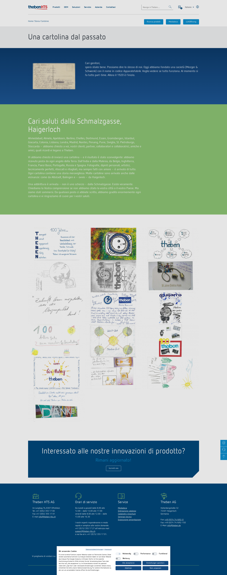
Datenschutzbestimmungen (94, 549)
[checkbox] (118, 554)
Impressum (108, 549)
